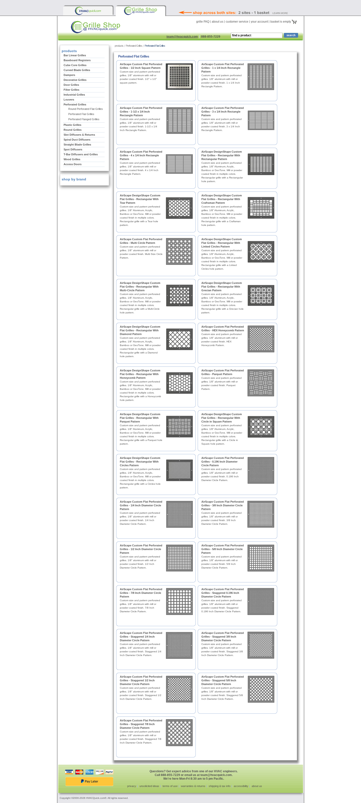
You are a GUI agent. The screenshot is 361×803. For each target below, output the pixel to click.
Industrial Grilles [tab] (74, 94)
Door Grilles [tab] (71, 84)
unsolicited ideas (149, 786)
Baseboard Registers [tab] (77, 60)
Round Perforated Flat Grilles (85, 108)
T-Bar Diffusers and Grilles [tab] (81, 154)
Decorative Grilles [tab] (75, 79)
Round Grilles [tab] (73, 129)
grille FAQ (202, 21)
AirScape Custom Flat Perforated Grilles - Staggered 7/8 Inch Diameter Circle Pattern (141, 724)
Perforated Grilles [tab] (75, 104)
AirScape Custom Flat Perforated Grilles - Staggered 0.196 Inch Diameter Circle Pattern (222, 593)
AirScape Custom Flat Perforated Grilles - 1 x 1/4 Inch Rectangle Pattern (222, 68)
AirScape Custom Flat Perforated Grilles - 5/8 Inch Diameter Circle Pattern (222, 549)
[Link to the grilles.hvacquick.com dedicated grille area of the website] (140, 10)
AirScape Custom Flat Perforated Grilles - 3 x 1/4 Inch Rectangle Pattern (222, 111)
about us (217, 21)
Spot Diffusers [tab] (73, 149)
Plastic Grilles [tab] (72, 124)
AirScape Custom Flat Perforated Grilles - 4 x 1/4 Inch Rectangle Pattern (141, 155)
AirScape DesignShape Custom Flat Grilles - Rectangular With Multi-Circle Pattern (140, 286)
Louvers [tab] (69, 99)
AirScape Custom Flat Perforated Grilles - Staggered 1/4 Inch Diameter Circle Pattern (141, 636)
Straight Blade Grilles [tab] (77, 144)
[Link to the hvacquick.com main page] (87, 10)
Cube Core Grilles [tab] (75, 65)
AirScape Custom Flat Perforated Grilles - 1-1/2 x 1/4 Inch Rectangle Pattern (141, 111)
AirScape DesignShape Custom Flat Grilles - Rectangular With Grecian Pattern (221, 286)
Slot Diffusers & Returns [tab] (79, 134)
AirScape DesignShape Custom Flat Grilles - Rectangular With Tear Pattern (140, 199)
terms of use (170, 786)
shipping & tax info (219, 786)
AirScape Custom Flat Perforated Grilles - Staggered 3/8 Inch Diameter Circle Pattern (222, 636)
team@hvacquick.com (182, 36)
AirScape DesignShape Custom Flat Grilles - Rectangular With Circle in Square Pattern (221, 418)
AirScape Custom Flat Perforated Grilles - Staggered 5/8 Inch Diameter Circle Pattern (222, 680)
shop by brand (73, 179)
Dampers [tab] (69, 74)
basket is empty (281, 21)
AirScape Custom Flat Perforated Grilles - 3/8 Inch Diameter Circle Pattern (222, 505)
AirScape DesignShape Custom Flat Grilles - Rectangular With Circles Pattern (140, 461)
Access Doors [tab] (73, 164)
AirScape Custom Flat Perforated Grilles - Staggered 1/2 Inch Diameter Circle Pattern (141, 680)
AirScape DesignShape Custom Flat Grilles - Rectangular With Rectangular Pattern (221, 155)
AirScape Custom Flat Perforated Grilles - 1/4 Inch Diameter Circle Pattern (141, 505)
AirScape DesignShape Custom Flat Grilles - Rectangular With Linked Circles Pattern (221, 243)
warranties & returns (193, 786)
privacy (131, 786)
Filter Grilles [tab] (71, 89)
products (119, 45)
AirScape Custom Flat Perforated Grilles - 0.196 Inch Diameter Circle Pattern (222, 461)
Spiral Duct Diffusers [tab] (77, 139)
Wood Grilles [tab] (72, 159)
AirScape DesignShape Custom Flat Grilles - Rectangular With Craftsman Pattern (221, 199)
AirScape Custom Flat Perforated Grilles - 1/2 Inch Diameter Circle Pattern (141, 549)
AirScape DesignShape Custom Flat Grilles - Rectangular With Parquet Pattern (140, 418)
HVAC (110, 29)
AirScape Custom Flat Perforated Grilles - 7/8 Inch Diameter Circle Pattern (141, 593)
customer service (237, 21)
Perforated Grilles (134, 45)
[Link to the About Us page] (244, 6)
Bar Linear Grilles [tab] (75, 55)
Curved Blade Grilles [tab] (77, 70)
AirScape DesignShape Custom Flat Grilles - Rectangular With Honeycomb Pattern (140, 374)
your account (259, 21)
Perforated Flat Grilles (81, 114)
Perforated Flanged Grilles (83, 119)
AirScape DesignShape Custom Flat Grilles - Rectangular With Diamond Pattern (140, 330)
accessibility (241, 786)
